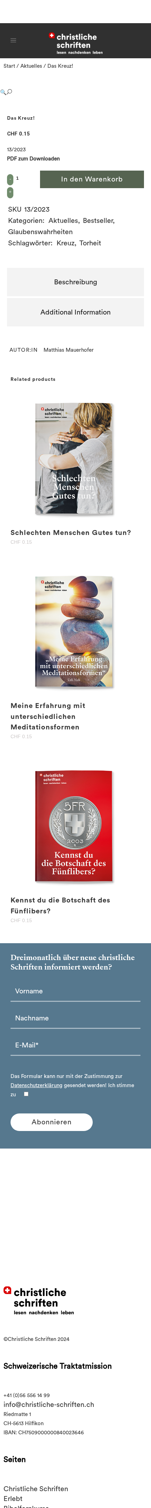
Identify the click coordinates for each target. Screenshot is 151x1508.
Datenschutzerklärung (37, 1085)
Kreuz (65, 243)
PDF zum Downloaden (33, 158)
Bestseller (98, 220)
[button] (68, 92)
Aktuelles (31, 66)
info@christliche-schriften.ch (49, 1404)
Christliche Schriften (36, 1489)
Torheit (90, 243)
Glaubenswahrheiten (40, 232)
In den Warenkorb (92, 179)
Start (9, 66)
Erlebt (13, 1498)
